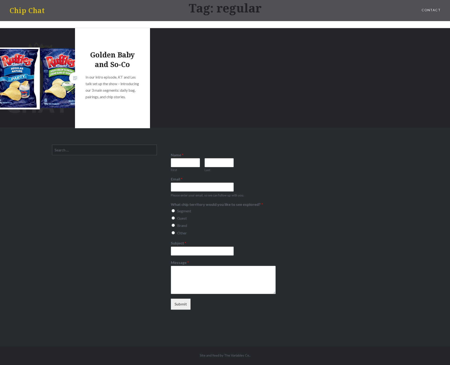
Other (182, 233)
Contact (431, 10)
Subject (178, 243)
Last (207, 170)
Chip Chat (27, 10)
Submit (181, 304)
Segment (184, 211)
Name (177, 155)
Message (180, 262)
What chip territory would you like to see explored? (217, 204)
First (174, 170)
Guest (182, 218)
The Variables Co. (237, 355)
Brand (182, 225)
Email (177, 179)
